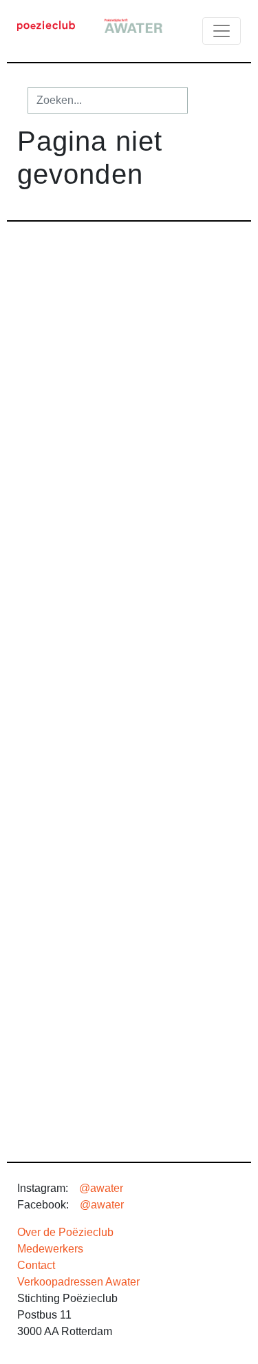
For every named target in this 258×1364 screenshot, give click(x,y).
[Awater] (133, 25)
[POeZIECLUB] (46, 25)
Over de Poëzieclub (65, 1232)
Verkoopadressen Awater (78, 1282)
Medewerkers (50, 1249)
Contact (36, 1265)
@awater (101, 1188)
